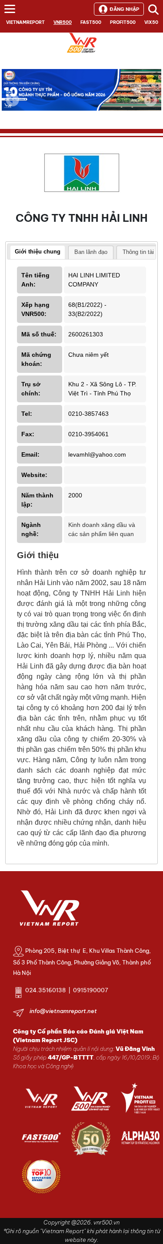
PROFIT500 (123, 22)
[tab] (37, 253)
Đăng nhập (124, 9)
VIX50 (151, 22)
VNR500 (62, 22)
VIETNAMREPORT (25, 22)
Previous (12, 99)
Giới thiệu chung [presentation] (37, 251)
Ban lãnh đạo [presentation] (90, 252)
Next (150, 105)
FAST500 (90, 22)
